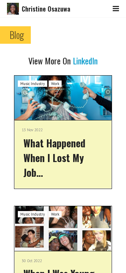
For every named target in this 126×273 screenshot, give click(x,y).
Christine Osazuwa (46, 8)
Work (55, 83)
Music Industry (32, 83)
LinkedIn (85, 60)
